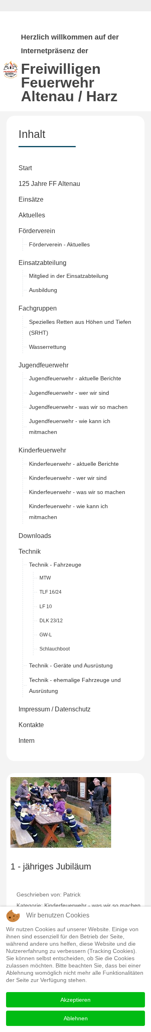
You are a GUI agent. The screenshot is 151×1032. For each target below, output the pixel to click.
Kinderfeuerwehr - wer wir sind (68, 478)
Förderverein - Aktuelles (59, 244)
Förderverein (37, 230)
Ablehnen (76, 1018)
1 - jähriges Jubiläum (50, 866)
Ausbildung (43, 290)
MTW (45, 578)
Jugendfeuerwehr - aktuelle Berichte (75, 378)
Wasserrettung (47, 347)
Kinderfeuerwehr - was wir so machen (77, 492)
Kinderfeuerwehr (42, 450)
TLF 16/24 (50, 592)
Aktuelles (32, 215)
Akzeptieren (75, 1000)
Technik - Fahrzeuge (55, 564)
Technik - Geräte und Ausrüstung (71, 665)
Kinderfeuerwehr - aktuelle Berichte (74, 464)
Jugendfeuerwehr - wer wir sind (69, 393)
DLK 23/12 (51, 620)
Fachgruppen (38, 308)
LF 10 (45, 606)
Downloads (35, 535)
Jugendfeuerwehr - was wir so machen (78, 407)
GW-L (45, 635)
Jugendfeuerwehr (43, 365)
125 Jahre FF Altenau (49, 183)
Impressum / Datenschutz (55, 709)
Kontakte (31, 724)
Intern (27, 740)
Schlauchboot (54, 649)
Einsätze (31, 199)
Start (25, 168)
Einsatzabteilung (42, 262)
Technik (30, 551)
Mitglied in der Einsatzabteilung (68, 276)
